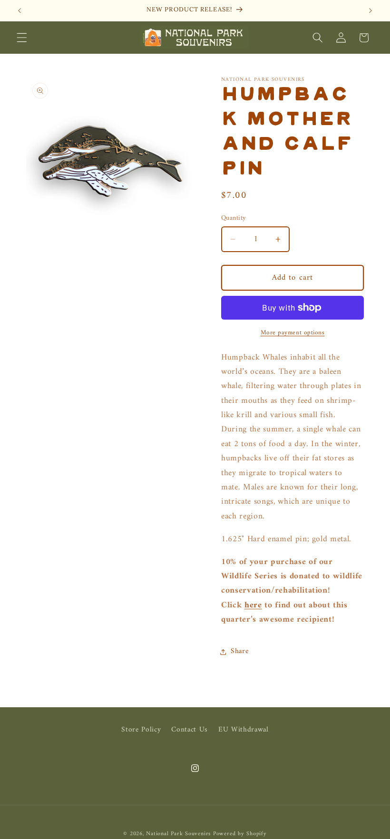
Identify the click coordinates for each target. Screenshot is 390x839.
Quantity (233, 219)
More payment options (293, 332)
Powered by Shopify (240, 834)
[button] (21, 37)
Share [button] (239, 651)
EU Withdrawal (243, 729)
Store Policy (141, 730)
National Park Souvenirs (178, 834)
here (253, 605)
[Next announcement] (370, 10)
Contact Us (189, 729)
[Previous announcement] (19, 10)
